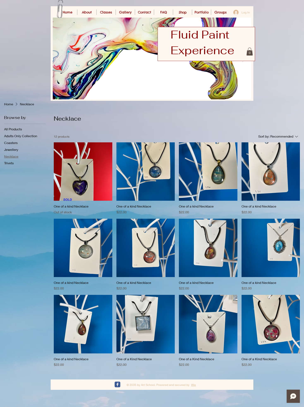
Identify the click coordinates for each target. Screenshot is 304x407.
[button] (249, 51)
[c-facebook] (117, 384)
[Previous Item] (59, 58)
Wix (193, 385)
